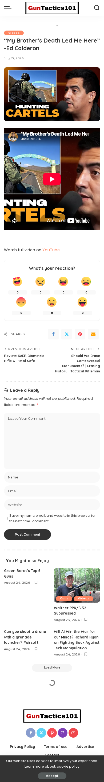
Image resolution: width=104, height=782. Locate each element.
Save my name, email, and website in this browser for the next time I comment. (52, 518)
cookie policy (68, 766)
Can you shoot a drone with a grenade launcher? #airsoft (25, 637)
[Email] (93, 334)
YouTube (51, 250)
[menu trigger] (9, 8)
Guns (64, 598)
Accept (52, 776)
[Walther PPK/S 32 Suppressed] (77, 585)
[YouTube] (73, 733)
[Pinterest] (80, 334)
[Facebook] (53, 334)
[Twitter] (66, 334)
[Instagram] (62, 733)
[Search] (97, 8)
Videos (13, 33)
